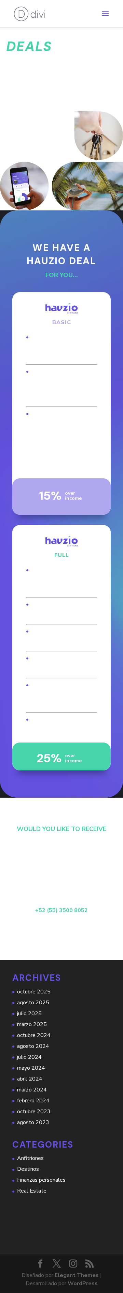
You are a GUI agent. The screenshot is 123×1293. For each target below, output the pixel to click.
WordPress (83, 1283)
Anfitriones (30, 1158)
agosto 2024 (33, 1046)
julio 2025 (29, 1013)
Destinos (28, 1169)
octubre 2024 (34, 1035)
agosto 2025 (33, 1002)
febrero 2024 (33, 1100)
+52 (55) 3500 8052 (61, 910)
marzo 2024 (32, 1090)
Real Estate (31, 1191)
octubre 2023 (34, 1111)
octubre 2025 (34, 991)
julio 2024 (29, 1057)
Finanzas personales (41, 1180)
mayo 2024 (31, 1068)
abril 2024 (29, 1079)
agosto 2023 (33, 1122)
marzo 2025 (32, 1024)
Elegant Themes (77, 1275)
